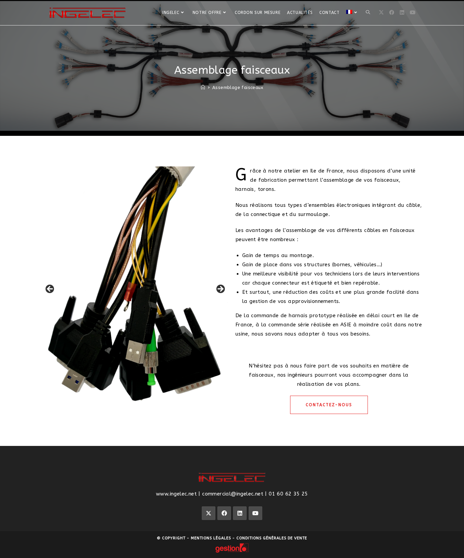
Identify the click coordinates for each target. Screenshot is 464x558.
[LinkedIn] (402, 12)
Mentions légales (211, 538)
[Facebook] (392, 12)
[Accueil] (203, 87)
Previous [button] (50, 289)
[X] (381, 12)
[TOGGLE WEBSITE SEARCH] (367, 12)
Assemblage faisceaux (237, 87)
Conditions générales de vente (271, 538)
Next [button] (220, 289)
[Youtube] (255, 513)
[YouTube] (412, 12)
